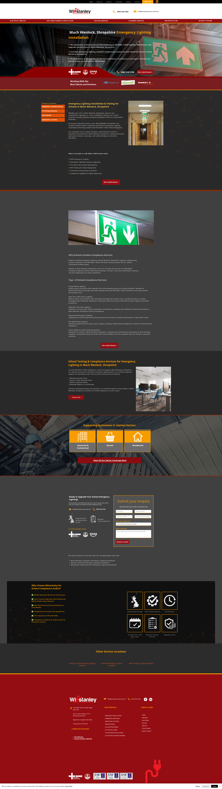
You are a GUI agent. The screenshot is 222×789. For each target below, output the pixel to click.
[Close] (220, 786)
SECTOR (144, 723)
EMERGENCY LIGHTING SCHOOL (52, 106)
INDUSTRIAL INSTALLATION (113, 715)
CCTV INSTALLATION (111, 730)
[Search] (151, 11)
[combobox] (133, 524)
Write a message (121, 528)
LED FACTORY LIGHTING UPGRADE (115, 735)
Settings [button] (198, 786)
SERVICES (145, 717)
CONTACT (145, 725)
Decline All (206, 786)
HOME (144, 715)
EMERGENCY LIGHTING (49, 119)
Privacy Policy (68, 786)
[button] (109, 2)
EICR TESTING (46, 115)
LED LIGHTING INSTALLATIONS (114, 732)
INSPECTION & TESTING (112, 721)
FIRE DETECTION (110, 724)
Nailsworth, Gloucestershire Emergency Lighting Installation (94, 565)
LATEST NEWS (146, 728)
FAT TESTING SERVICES (49, 111)
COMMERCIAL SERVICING (112, 718)
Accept (214, 786)
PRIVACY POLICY (146, 731)
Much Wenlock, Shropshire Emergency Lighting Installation (93, 560)
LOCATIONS (145, 720)
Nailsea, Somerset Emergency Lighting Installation (90, 563)
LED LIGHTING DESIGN (111, 727)
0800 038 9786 (127, 72)
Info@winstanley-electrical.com (81, 509)
